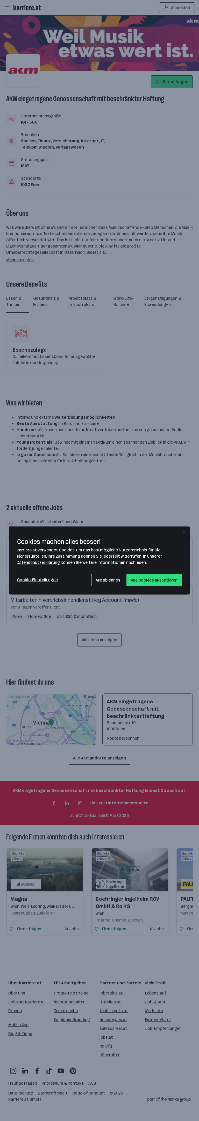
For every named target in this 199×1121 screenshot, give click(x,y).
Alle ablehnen (108, 580)
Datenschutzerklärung (38, 562)
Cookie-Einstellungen (37, 579)
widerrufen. (131, 556)
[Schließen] (184, 531)
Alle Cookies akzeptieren (154, 580)
